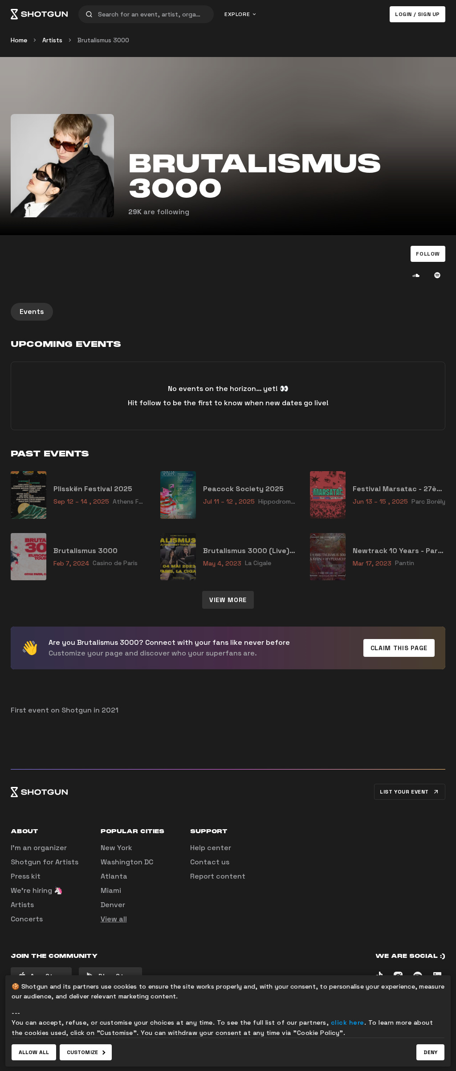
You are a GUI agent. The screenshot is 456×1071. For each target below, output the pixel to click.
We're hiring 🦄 (37, 890)
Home (19, 40)
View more (228, 600)
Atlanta (114, 876)
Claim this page (399, 648)
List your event (404, 791)
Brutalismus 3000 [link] (103, 40)
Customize (82, 1052)
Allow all (34, 1052)
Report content (217, 876)
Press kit (26, 876)
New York (116, 847)
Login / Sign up (417, 14)
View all (114, 919)
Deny (430, 1052)
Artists (52, 40)
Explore (237, 14)
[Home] (39, 14)
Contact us (209, 862)
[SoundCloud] (416, 275)
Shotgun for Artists (44, 862)
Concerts (27, 919)
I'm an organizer (39, 847)
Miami (111, 890)
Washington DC (127, 862)
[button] (428, 254)
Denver (113, 904)
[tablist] (228, 312)
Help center (210, 847)
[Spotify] (437, 275)
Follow (428, 253)
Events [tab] (32, 311)
